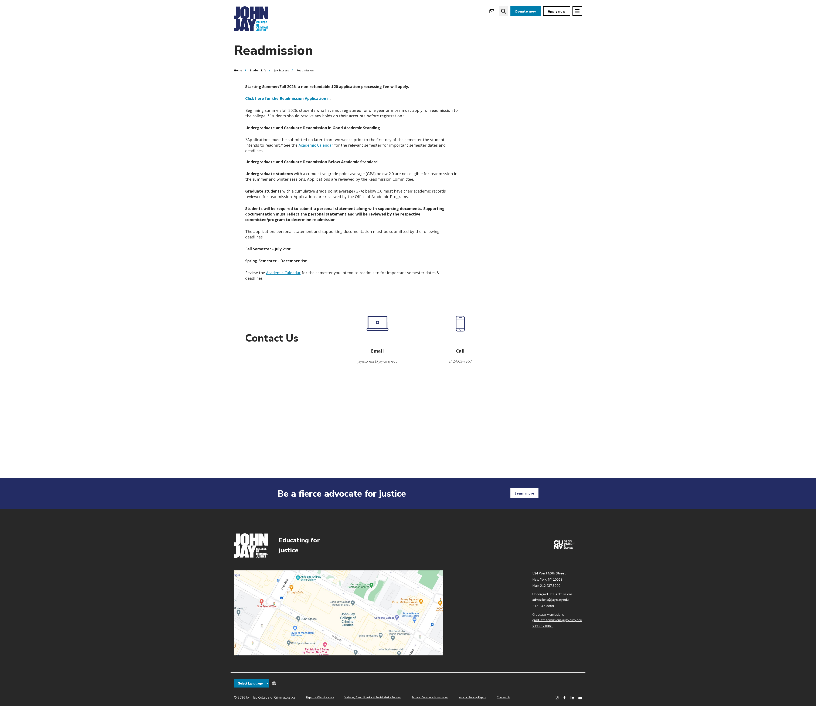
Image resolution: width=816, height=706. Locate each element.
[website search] (503, 11)
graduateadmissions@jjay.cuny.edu (557, 620)
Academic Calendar (316, 145)
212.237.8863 (542, 626)
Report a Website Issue (320, 697)
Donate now (525, 11)
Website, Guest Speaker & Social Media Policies (372, 697)
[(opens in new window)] (564, 548)
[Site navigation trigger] (577, 11)
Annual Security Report (472, 697)
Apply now (556, 11)
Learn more (524, 493)
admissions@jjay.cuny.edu (550, 600)
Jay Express (281, 70)
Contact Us (503, 697)
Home (238, 70)
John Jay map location (338, 612)
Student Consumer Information (430, 697)
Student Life (258, 70)
